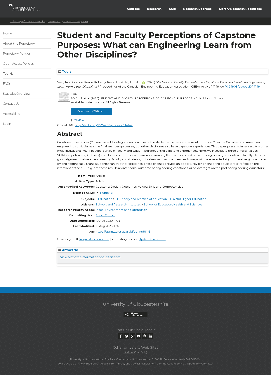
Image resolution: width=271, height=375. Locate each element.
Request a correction (94, 239)
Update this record (152, 239)
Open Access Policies (18, 63)
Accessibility (11, 114)
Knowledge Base (88, 363)
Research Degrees (197, 9)
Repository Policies (16, 53)
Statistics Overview (16, 93)
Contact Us (11, 103)
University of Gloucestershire (27, 21)
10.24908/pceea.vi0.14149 (242, 86)
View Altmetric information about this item (90, 257)
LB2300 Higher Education (188, 199)
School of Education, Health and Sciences (173, 204)
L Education (104, 199)
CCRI (172, 9)
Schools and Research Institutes (118, 204)
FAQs (7, 83)
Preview (78, 120)
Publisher (107, 192)
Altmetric (69, 250)
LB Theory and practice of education (141, 199)
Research (154, 9)
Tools (66, 71)
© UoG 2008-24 (67, 363)
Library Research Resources (240, 9)
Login (7, 123)
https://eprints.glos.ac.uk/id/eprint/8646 (123, 231)
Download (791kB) (90, 111)
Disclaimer (148, 363)
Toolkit (8, 73)
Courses (133, 9)
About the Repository (19, 43)
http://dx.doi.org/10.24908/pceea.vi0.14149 (104, 125)
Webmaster (206, 363)
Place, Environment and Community (121, 210)
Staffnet (129, 352)
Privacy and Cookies (128, 363)
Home (7, 33)
